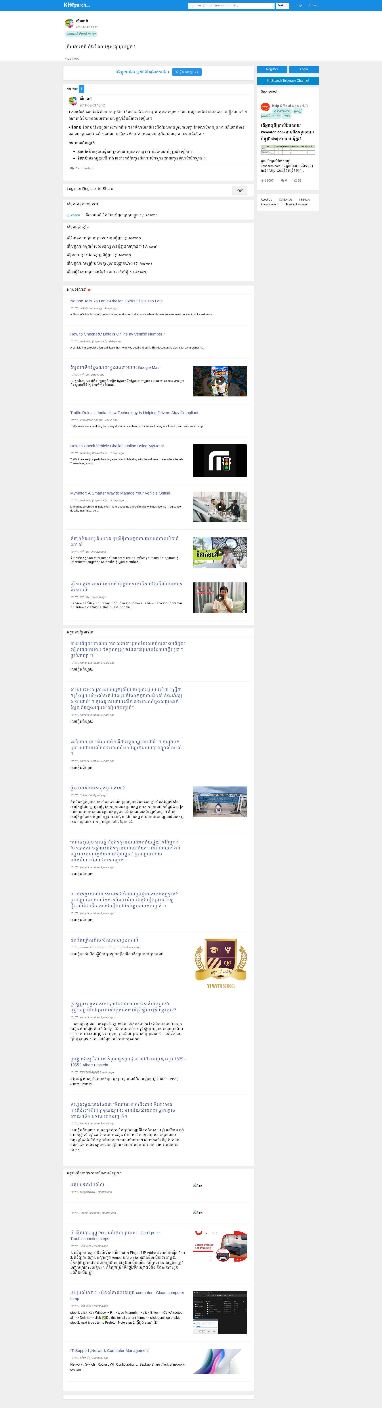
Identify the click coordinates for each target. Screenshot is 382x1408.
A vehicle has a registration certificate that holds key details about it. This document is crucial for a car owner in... (137, 348)
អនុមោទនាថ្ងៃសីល (87, 1185)
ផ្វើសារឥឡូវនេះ (188, 72)
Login (299, 5)
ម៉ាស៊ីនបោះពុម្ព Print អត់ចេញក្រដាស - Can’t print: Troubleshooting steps (115, 1236)
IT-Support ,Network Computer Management (109, 1350)
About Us (266, 200)
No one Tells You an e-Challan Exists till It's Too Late (116, 301)
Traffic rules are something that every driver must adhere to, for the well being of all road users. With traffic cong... (137, 426)
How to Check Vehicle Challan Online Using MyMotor (117, 446)
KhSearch (305, 200)
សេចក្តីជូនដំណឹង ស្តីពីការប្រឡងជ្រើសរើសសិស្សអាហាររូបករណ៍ (116, 954)
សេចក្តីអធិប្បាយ (82, 920)
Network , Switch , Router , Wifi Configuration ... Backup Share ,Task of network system (127, 1367)
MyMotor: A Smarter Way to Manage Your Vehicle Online (120, 493)
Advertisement (269, 205)
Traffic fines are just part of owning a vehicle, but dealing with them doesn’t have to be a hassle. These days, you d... (127, 461)
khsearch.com (282, 111)
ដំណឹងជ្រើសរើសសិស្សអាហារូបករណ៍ (104, 940)
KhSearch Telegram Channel (288, 81)
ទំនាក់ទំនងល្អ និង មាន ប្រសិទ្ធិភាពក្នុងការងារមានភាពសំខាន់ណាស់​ (124, 542)
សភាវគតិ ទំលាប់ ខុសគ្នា (81, 34)
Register (272, 69)
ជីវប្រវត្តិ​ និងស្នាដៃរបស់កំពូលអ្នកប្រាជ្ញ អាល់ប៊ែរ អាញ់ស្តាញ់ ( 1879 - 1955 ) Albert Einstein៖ (124, 1081)
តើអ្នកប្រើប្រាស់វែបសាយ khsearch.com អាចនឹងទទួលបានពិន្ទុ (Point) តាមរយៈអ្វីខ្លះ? (287, 132)
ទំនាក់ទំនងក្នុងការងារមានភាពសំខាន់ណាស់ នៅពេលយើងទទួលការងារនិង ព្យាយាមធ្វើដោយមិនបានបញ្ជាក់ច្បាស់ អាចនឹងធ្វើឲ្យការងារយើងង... (124, 560)
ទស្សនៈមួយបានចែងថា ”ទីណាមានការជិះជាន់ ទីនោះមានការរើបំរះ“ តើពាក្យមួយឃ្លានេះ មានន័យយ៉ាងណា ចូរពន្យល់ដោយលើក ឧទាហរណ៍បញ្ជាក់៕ (122, 1110)
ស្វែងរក (283, 6)
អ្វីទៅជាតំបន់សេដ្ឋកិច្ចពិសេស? (97, 788)
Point (286, 116)
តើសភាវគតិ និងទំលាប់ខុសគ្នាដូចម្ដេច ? (100, 47)
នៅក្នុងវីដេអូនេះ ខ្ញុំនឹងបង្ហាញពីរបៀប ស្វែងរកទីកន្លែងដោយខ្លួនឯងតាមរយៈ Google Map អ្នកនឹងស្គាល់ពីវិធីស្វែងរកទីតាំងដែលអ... (127, 383)
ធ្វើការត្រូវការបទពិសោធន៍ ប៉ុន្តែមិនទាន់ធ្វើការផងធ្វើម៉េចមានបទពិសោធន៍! (126, 587)
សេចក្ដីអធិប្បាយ (82, 670)
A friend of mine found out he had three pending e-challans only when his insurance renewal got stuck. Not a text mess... (142, 315)
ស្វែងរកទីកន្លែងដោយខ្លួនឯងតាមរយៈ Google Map (115, 367)
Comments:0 (83, 168)
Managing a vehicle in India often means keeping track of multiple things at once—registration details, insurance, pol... (126, 509)
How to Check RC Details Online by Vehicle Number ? (117, 334)
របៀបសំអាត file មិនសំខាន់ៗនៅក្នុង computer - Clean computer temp (127, 1296)
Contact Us (285, 200)
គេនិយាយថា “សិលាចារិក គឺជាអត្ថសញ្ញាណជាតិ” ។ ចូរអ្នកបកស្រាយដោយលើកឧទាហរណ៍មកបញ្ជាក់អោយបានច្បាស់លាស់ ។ (126, 748)
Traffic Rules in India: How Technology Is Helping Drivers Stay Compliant (134, 413)
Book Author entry (297, 205)
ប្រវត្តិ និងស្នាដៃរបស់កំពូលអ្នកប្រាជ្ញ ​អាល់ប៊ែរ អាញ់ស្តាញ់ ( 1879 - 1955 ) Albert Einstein (128, 1062)
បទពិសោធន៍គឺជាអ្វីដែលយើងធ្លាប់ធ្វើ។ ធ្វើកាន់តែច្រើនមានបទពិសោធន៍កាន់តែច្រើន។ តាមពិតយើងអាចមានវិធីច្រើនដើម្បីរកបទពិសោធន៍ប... (126, 605)
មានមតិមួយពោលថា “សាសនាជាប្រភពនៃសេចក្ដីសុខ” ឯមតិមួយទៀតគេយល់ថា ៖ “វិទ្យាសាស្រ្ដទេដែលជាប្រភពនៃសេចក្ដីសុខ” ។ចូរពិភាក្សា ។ (127, 650)
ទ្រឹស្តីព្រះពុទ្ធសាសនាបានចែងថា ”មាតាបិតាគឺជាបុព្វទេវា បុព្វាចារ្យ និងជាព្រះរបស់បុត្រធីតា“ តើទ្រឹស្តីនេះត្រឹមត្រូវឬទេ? (123, 1007)
